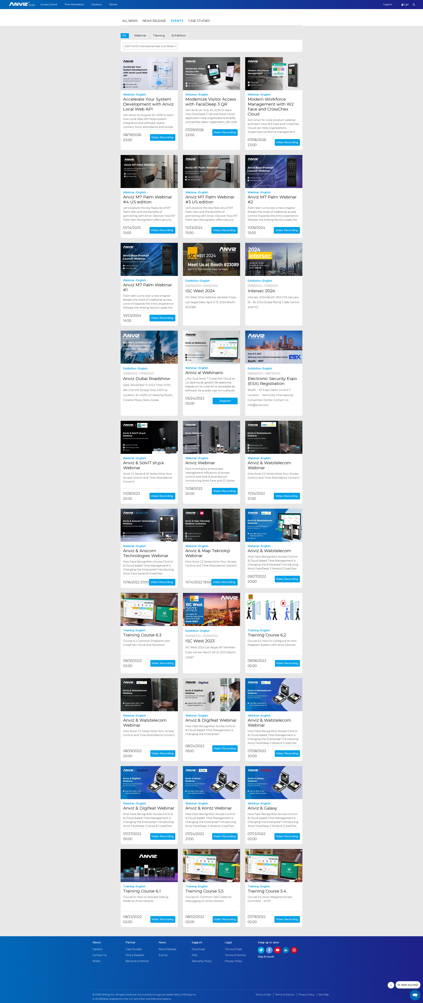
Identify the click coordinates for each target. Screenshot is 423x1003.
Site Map (324, 994)
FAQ (194, 955)
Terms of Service (235, 955)
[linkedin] (286, 950)
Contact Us (100, 955)
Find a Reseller (135, 955)
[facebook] (269, 950)
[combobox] (150, 46)
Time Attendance (74, 4)
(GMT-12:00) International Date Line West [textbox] (149, 46)
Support (387, 4)
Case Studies (199, 21)
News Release (154, 21)
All (124, 35)
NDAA (96, 961)
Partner (113, 4)
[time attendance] (22, 4)
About (97, 942)
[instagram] (294, 950)
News (162, 942)
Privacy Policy (233, 961)
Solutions (96, 4)
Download (198, 949)
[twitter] (261, 950)
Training (159, 35)
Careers (97, 949)
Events (177, 21)
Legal (228, 942)
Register (225, 400)
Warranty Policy (202, 961)
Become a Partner (137, 961)
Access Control (48, 4)
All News (130, 21)
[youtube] (277, 950)
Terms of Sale (233, 949)
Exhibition (179, 35)
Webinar (140, 35)
